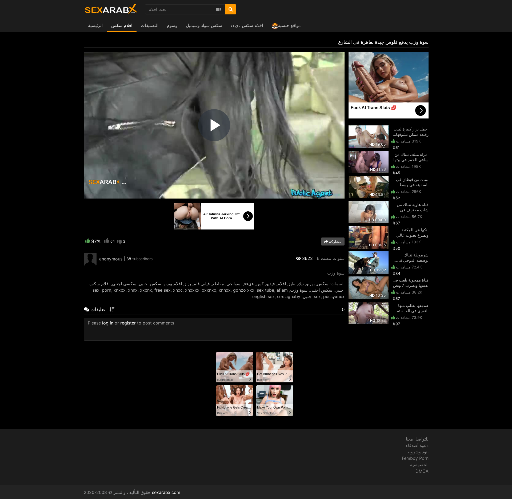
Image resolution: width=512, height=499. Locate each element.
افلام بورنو (172, 283)
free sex (162, 290)
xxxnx (146, 290)
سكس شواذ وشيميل (204, 25)
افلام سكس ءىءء (247, 25)
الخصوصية (419, 464)
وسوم (172, 25)
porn (106, 290)
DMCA (422, 471)
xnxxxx (192, 290)
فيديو (270, 283)
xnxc (178, 290)
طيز (291, 283)
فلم (196, 283)
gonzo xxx (243, 290)
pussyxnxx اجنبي (324, 296)
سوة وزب (298, 290)
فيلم (206, 283)
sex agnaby (288, 296)
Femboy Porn (415, 458)
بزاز (187, 283)
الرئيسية (95, 25)
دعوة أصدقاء (417, 445)
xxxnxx (209, 290)
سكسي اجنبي (124, 283)
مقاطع (218, 283)
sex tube (265, 290)
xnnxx (225, 290)
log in (107, 323)
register (128, 323)
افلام (281, 283)
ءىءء (249, 283)
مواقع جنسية (289, 25)
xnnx (133, 290)
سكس (322, 283)
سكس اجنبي (150, 283)
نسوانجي (234, 283)
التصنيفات (149, 25)
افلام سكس (121, 25)
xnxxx (120, 290)
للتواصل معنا (417, 439)
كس (260, 283)
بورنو (310, 283)
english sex (263, 296)
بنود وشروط (418, 451)
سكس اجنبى (321, 290)
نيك (301, 283)
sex (96, 290)
